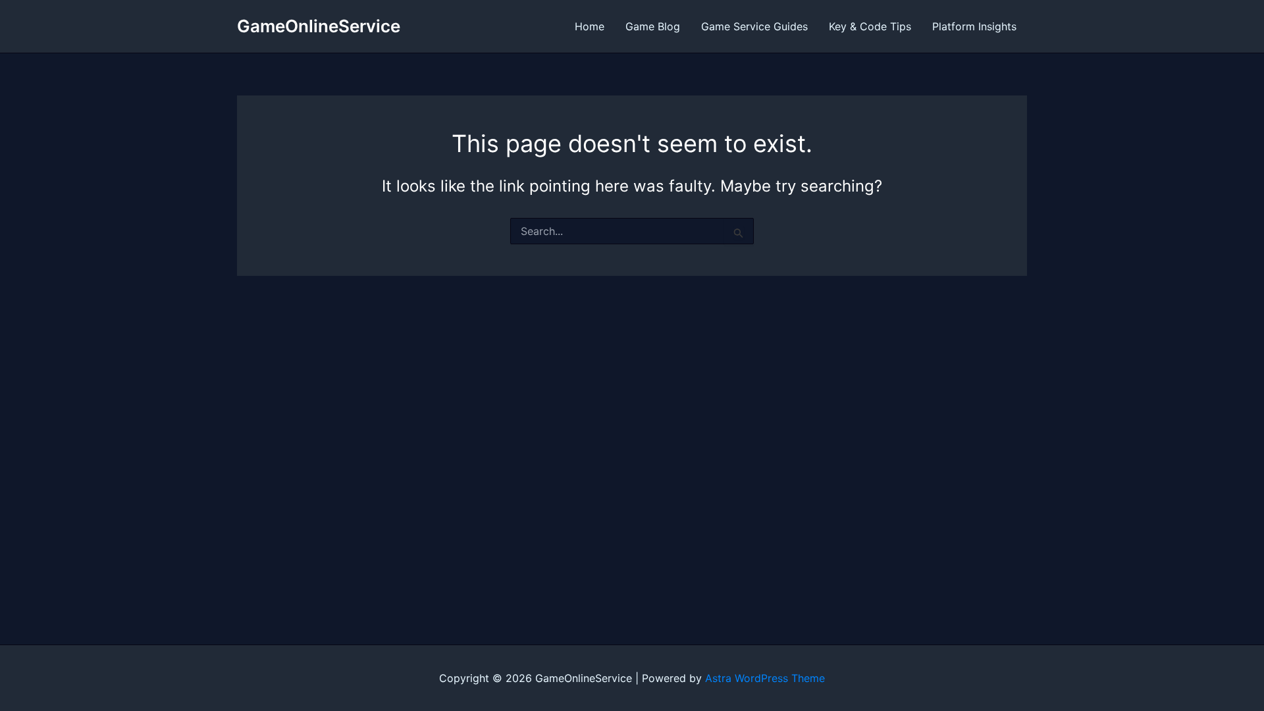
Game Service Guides (754, 26)
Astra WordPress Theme (765, 678)
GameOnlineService (318, 26)
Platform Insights (974, 26)
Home (589, 26)
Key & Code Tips (870, 26)
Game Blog (652, 26)
